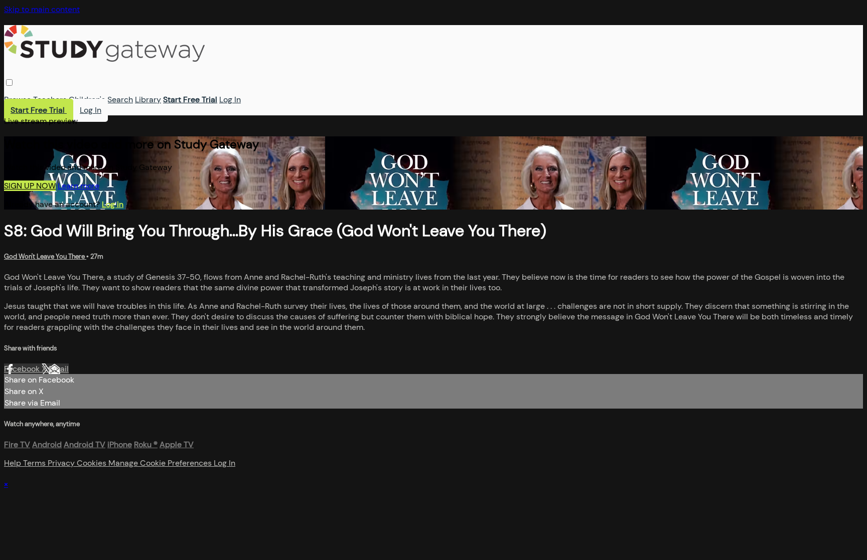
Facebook (23, 368)
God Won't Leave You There (45, 256)
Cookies (92, 463)
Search (120, 99)
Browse (17, 99)
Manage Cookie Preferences (161, 463)
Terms (35, 463)
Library (148, 99)
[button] (9, 82)
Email (59, 368)
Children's (87, 99)
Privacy (62, 463)
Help (13, 463)
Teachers (50, 99)
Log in (112, 204)
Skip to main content (42, 9)
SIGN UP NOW (30, 185)
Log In (230, 99)
